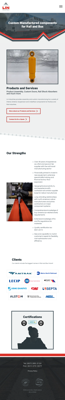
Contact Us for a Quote (16, 119)
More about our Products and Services (22, 111)
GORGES (34, 392)
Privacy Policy (32, 371)
